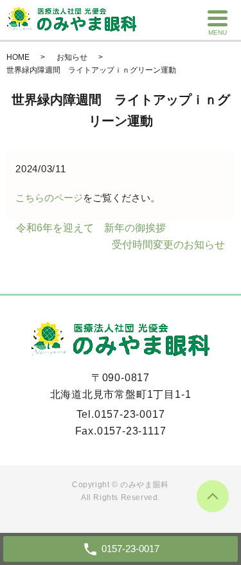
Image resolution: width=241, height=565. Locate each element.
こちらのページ (49, 197)
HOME (18, 57)
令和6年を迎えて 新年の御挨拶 (91, 227)
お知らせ (72, 57)
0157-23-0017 (129, 414)
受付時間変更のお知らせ (168, 244)
